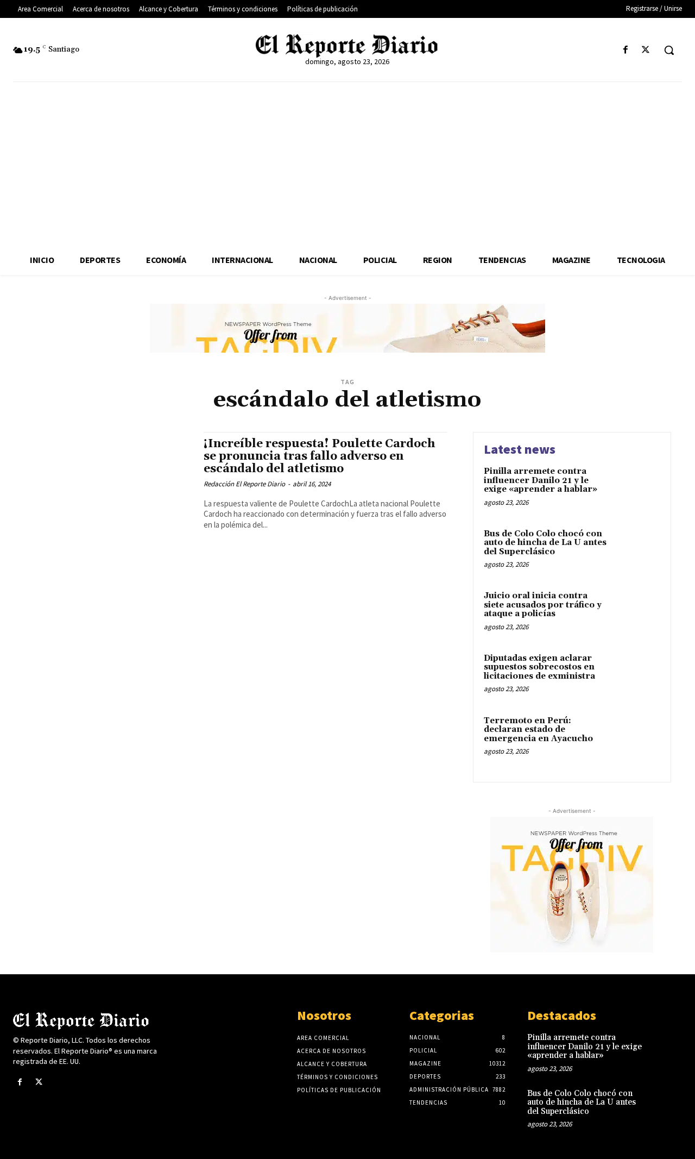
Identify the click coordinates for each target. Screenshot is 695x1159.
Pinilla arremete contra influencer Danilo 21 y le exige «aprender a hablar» (540, 480)
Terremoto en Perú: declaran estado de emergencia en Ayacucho (538, 730)
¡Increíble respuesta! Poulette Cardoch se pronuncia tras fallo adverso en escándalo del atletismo (319, 456)
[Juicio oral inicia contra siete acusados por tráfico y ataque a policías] (637, 613)
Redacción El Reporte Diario (244, 483)
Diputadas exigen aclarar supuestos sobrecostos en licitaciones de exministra (539, 667)
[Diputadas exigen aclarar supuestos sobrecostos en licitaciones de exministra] (637, 675)
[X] (646, 50)
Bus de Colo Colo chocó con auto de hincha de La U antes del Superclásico (545, 543)
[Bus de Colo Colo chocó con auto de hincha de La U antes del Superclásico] (637, 551)
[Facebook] (625, 50)
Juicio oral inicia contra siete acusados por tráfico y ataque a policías (543, 605)
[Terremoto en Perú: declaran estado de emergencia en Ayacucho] (637, 738)
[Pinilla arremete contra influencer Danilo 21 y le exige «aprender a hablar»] (637, 488)
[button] (669, 50)
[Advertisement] (347, 163)
